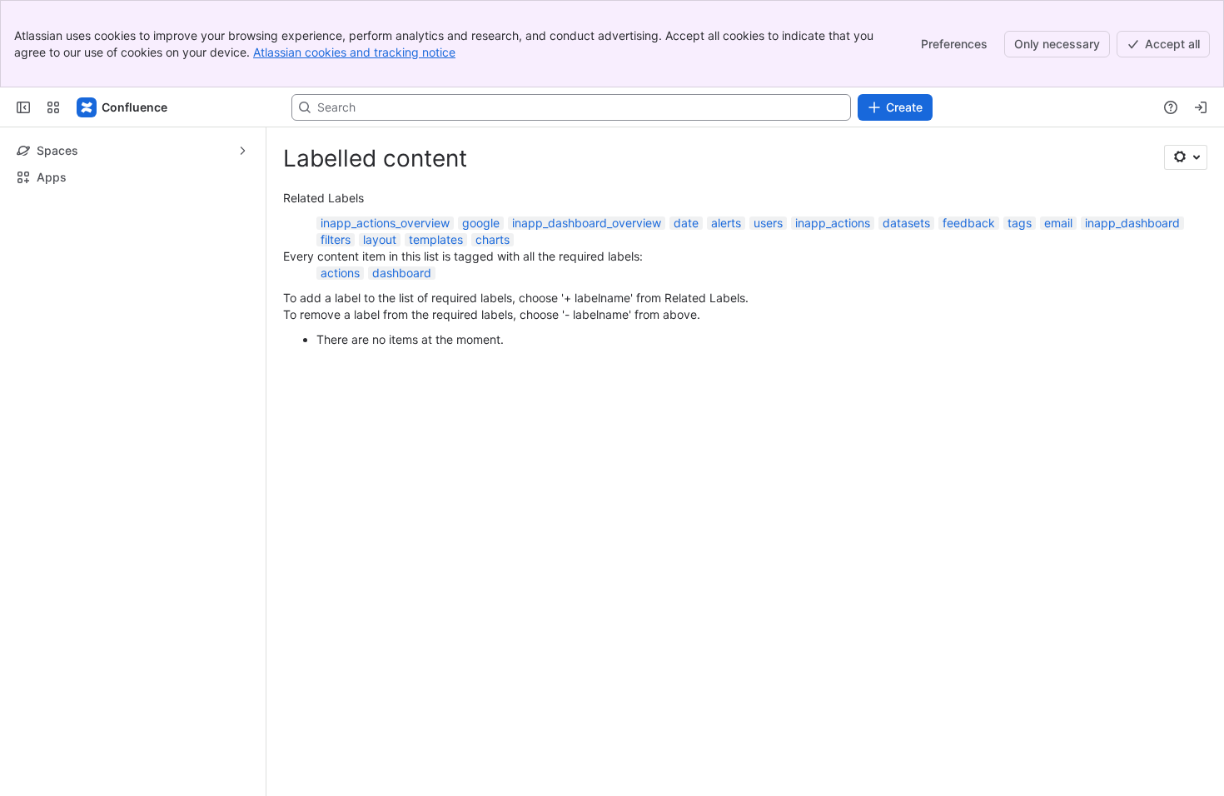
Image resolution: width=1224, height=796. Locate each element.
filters (336, 239)
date (686, 223)
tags (1020, 223)
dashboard (401, 273)
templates (436, 239)
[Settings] (1185, 157)
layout (379, 239)
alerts (726, 223)
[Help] (1170, 107)
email (1058, 223)
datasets (906, 223)
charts (492, 239)
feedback (969, 223)
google (481, 223)
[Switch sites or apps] (53, 107)
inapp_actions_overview (385, 223)
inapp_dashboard (1132, 223)
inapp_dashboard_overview (586, 223)
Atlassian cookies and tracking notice (354, 52)
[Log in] (1200, 107)
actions (340, 273)
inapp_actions (832, 223)
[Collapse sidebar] (23, 107)
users (768, 223)
